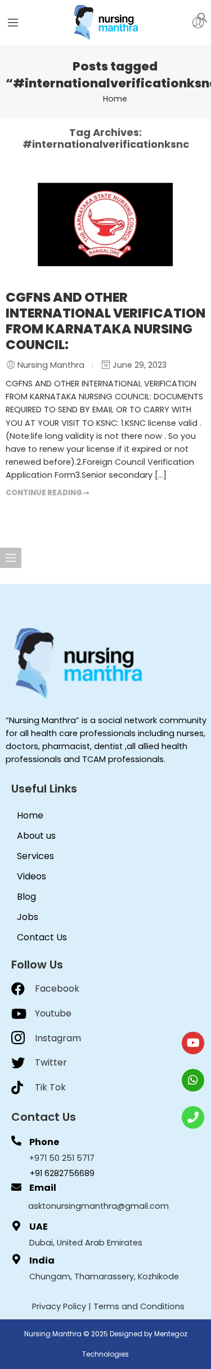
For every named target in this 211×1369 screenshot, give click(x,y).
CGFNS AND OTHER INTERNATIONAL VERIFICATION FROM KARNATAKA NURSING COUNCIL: (105, 321)
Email (42, 1187)
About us (36, 835)
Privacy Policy (59, 1306)
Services (35, 855)
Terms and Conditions (139, 1306)
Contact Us (42, 937)
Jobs (27, 916)
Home (115, 98)
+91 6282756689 (62, 1173)
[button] (202, 17)
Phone (44, 1141)
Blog (26, 896)
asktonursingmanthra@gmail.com (98, 1206)
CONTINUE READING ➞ (47, 492)
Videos (31, 876)
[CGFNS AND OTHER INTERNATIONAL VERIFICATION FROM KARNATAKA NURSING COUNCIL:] (105, 225)
